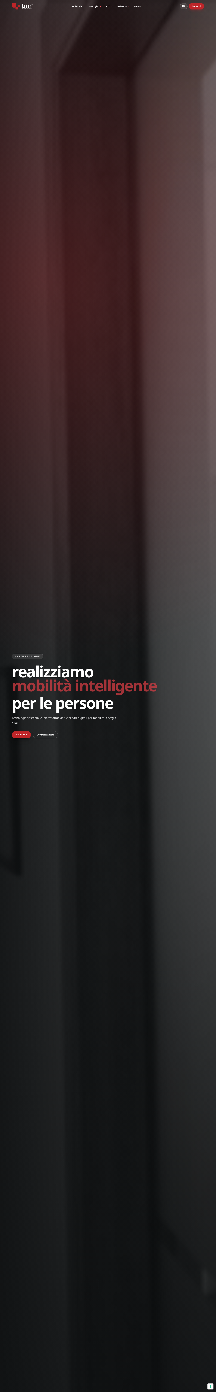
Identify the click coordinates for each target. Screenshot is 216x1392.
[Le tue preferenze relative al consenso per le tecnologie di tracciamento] (210, 1386)
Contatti (196, 6)
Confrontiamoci (45, 734)
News (137, 6)
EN (183, 6)
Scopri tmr (21, 734)
